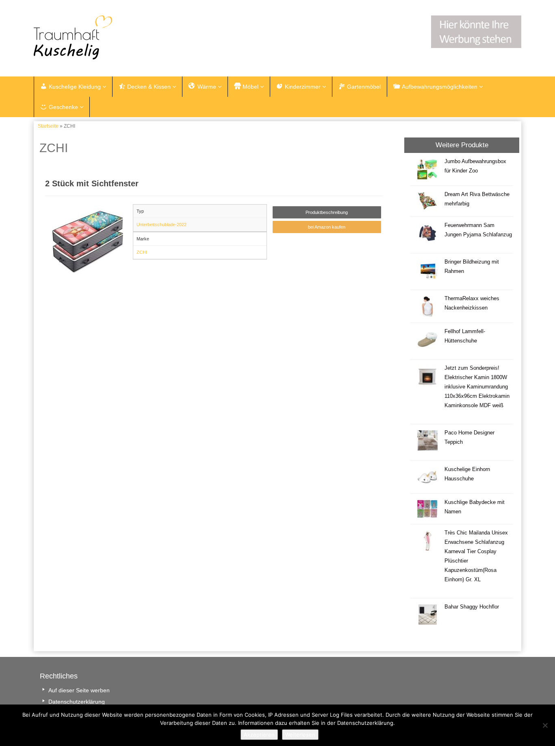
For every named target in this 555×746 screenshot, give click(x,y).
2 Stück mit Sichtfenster (92, 183)
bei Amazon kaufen (326, 227)
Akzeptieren (259, 734)
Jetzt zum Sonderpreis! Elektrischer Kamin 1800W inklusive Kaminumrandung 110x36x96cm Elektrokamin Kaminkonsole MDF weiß (476, 386)
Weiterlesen (300, 734)
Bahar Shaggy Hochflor (471, 607)
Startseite (48, 126)
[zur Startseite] (135, 37)
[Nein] (545, 725)
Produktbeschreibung (327, 212)
